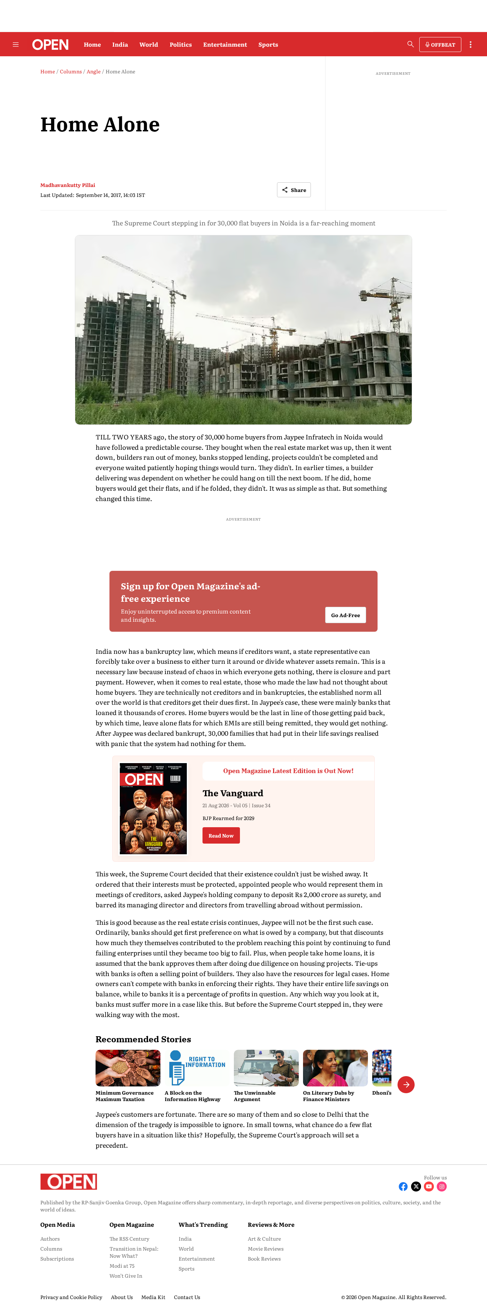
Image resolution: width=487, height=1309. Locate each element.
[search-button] (410, 44)
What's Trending (203, 1224)
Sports (268, 44)
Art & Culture (264, 1238)
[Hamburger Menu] (15, 44)
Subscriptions (57, 1258)
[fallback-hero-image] (128, 1068)
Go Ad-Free (345, 615)
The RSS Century (129, 1238)
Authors (50, 1238)
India (120, 44)
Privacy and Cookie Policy (71, 1296)
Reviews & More (271, 1224)
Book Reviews (264, 1258)
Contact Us (187, 1296)
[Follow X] (416, 1186)
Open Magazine (131, 1224)
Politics (181, 44)
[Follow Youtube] (429, 1186)
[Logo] (48, 44)
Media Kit (153, 1296)
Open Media (57, 1224)
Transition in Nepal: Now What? (134, 1252)
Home (92, 44)
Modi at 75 (121, 1265)
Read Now (221, 835)
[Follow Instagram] (442, 1186)
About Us (122, 1296)
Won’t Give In (125, 1275)
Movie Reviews (265, 1248)
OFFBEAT (443, 44)
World (148, 44)
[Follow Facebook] (403, 1186)
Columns (51, 1248)
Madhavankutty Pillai (67, 184)
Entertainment (225, 44)
